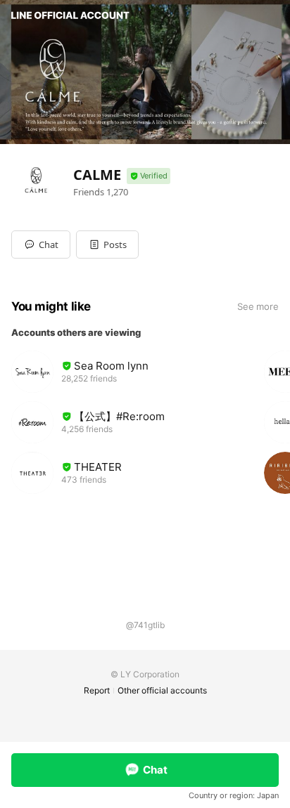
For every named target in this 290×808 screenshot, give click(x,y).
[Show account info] (148, 176)
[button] (107, 244)
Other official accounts (162, 690)
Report (97, 690)
